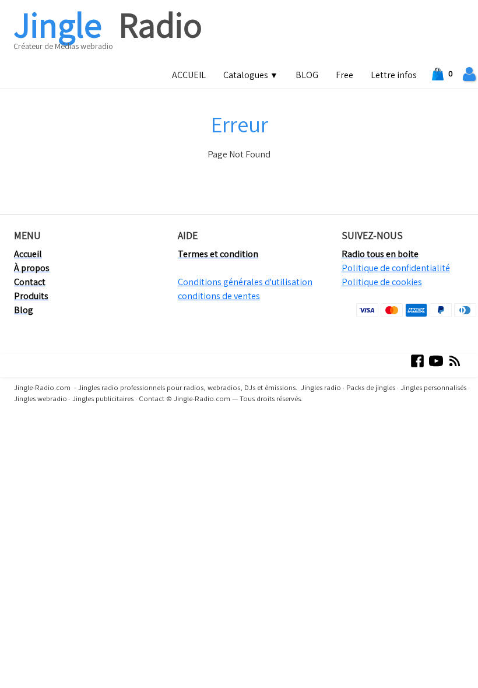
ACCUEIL (189, 75)
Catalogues (250, 75)
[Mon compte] (469, 74)
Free (344, 75)
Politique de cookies (382, 282)
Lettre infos (394, 75)
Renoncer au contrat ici (51, 432)
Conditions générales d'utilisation (245, 282)
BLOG (307, 75)
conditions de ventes (219, 296)
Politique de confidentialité (396, 268)
